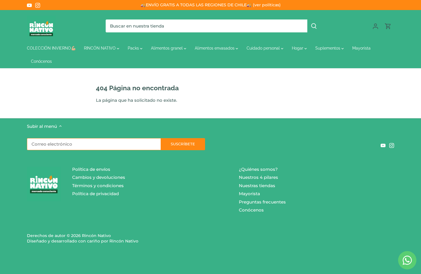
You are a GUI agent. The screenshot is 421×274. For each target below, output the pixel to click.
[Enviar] (313, 25)
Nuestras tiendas (257, 185)
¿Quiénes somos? (258, 169)
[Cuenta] (375, 26)
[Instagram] (37, 5)
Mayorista (249, 193)
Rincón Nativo (96, 235)
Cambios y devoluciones (98, 177)
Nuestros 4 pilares (258, 177)
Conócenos (251, 210)
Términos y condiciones (98, 185)
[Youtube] (29, 5)
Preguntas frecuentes (262, 202)
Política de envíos (91, 169)
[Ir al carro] (388, 26)
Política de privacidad (95, 193)
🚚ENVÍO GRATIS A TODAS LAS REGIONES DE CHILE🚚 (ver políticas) (211, 4)
